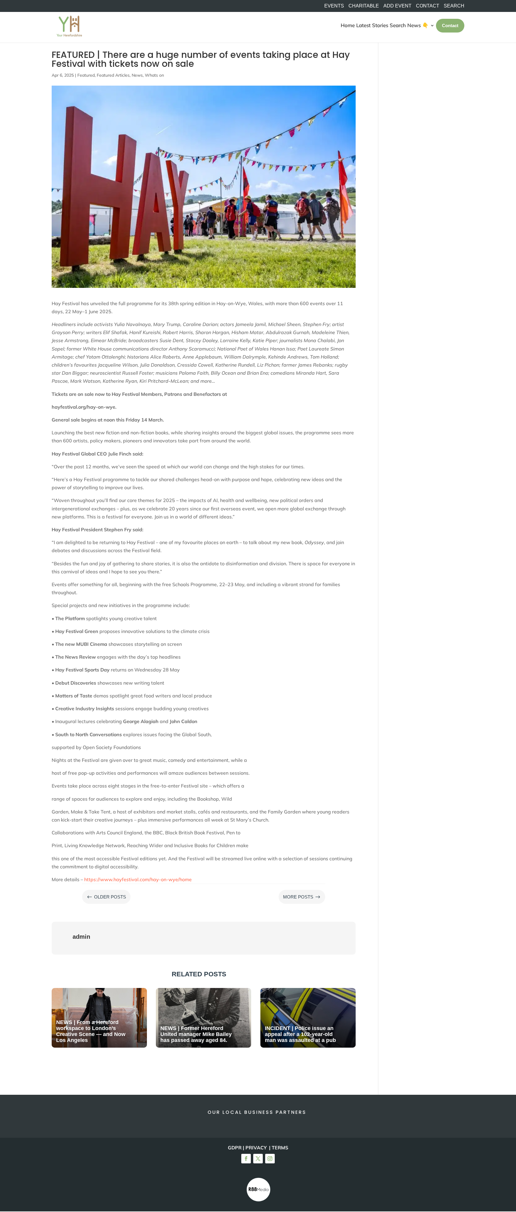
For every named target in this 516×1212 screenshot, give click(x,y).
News (137, 75)
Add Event (397, 6)
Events (334, 6)
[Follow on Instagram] (270, 1158)
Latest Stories (372, 25)
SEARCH (454, 6)
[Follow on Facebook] (246, 1158)
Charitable (363, 6)
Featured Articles (113, 75)
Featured (86, 75)
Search (398, 25)
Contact (427, 6)
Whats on (154, 75)
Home (348, 25)
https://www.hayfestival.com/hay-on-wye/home (138, 879)
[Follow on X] (258, 1158)
